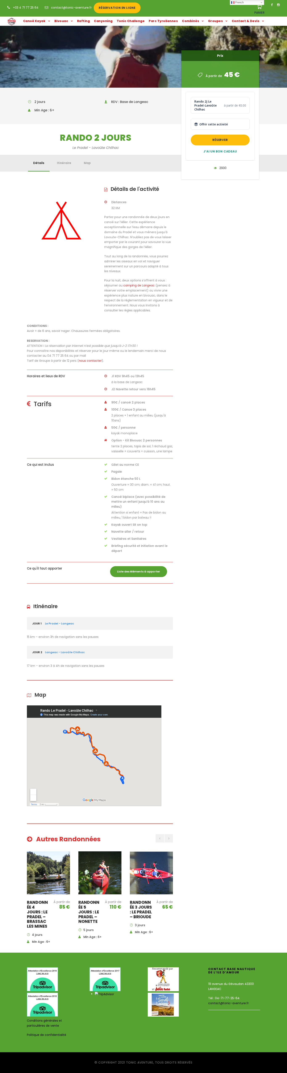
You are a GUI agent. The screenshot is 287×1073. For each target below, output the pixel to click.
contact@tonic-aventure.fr (71, 7)
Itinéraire (64, 163)
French (239, 2)
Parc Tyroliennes (163, 21)
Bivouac (61, 21)
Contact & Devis (245, 21)
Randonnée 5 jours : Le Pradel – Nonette (88, 912)
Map (87, 163)
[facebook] (272, 5)
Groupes (215, 21)
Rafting (83, 21)
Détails (38, 163)
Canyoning (103, 21)
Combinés (190, 21)
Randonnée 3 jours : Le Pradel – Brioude (141, 910)
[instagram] (278, 5)
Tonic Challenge (131, 21)
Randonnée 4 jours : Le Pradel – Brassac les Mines (37, 914)
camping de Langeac (139, 285)
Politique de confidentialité (46, 1035)
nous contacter (90, 361)
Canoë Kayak (34, 21)
